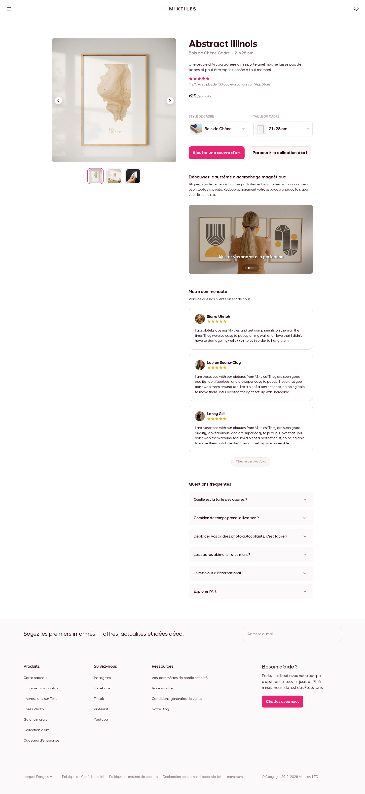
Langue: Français (36, 777)
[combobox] (218, 129)
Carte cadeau (35, 678)
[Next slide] (170, 100)
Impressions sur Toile (40, 699)
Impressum (234, 777)
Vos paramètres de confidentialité (180, 678)
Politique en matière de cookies (133, 777)
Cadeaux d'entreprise (41, 740)
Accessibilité (162, 688)
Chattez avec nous (282, 702)
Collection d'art (36, 730)
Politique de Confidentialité (83, 777)
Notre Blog (160, 709)
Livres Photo (34, 709)
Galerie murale (35, 719)
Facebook (102, 688)
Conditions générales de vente (177, 699)
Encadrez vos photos (41, 688)
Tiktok (99, 699)
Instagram (102, 678)
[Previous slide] (58, 100)
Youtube (101, 719)
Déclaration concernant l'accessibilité (192, 777)
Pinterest (101, 709)
